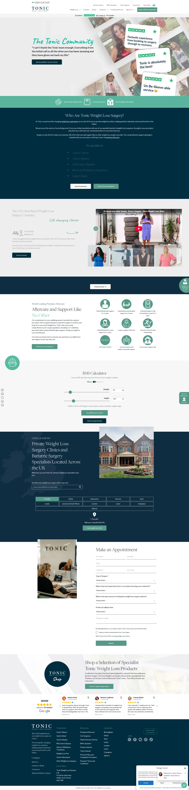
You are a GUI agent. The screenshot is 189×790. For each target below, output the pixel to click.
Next (95, 228)
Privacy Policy (118, 636)
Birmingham (108, 732)
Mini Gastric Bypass (83, 164)
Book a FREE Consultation (147, 9)
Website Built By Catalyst (41, 773)
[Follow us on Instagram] (145, 739)
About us (35, 762)
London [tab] (94, 504)
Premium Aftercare (117, 10)
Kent (106, 739)
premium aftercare (112, 137)
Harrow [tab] (118, 499)
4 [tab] (97, 94)
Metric (89, 382)
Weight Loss (74, 10)
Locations (102, 10)
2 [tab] (92, 94)
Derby (106, 735)
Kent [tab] (142, 499)
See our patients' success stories (47, 62)
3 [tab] (94, 94)
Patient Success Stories (88, 740)
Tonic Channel (124, 5)
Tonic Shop (146, 5)
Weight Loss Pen (63, 754)
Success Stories (98, 5)
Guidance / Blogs (38, 766)
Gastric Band (79, 176)
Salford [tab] (94, 509)
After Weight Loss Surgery (66, 761)
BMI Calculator (112, 5)
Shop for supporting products (99, 686)
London (106, 746)
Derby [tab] (71, 499)
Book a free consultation (106, 186)
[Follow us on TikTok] (151, 739)
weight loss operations (69, 121)
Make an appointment (94, 421)
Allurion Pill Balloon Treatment (90, 170)
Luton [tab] (118, 504)
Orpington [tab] (142, 504)
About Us (129, 10)
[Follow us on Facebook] (135, 739)
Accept (146, 783)
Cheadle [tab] (47, 499)
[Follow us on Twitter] (129, 739)
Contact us (36, 769)
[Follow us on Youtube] (140, 739)
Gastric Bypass (80, 158)
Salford (106, 756)
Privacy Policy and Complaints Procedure (150, 787)
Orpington (108, 752)
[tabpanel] (94, 56)
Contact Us (136, 5)
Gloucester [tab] (94, 499)
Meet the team (99, 287)
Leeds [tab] (47, 504)
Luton (106, 749)
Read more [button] (66, 714)
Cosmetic (86, 10)
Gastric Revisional (63, 757)
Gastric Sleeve (80, 152)
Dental (94, 10)
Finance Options (86, 747)
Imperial (100, 382)
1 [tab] (89, 94)
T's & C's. (127, 636)
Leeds (106, 742)
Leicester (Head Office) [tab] (70, 504)
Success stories (21, 255)
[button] (185, 768)
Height (106, 398)
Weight (106, 389)
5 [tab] (100, 94)
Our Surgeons (85, 736)
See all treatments (81, 186)
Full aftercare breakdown (44, 346)
